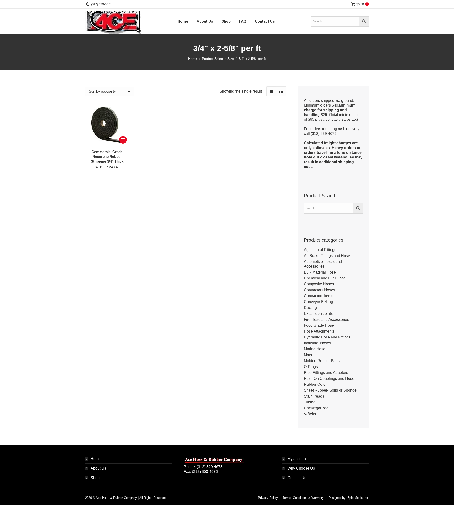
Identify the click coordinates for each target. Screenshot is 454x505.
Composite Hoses (319, 284)
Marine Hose (314, 349)
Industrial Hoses (317, 343)
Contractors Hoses (319, 290)
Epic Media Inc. (358, 498)
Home (96, 459)
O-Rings (311, 367)
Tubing (309, 402)
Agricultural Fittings (320, 250)
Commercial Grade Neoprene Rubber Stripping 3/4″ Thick (107, 156)
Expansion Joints (318, 314)
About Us (98, 468)
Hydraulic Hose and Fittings (327, 337)
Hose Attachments (319, 331)
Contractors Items (318, 296)
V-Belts (310, 414)
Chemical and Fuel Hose (325, 278)
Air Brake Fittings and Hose (327, 256)
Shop (95, 478)
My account (297, 459)
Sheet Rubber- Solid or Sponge (330, 390)
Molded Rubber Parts (322, 361)
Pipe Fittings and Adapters (326, 373)
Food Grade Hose (319, 325)
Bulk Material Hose (320, 272)
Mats (308, 355)
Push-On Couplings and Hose (329, 379)
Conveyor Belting (318, 302)
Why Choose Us (301, 468)
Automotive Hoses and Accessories (323, 264)
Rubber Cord (315, 384)
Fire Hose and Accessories (326, 319)
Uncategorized (316, 408)
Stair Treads (314, 396)
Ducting (310, 308)
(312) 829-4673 (101, 4)
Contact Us (297, 478)
